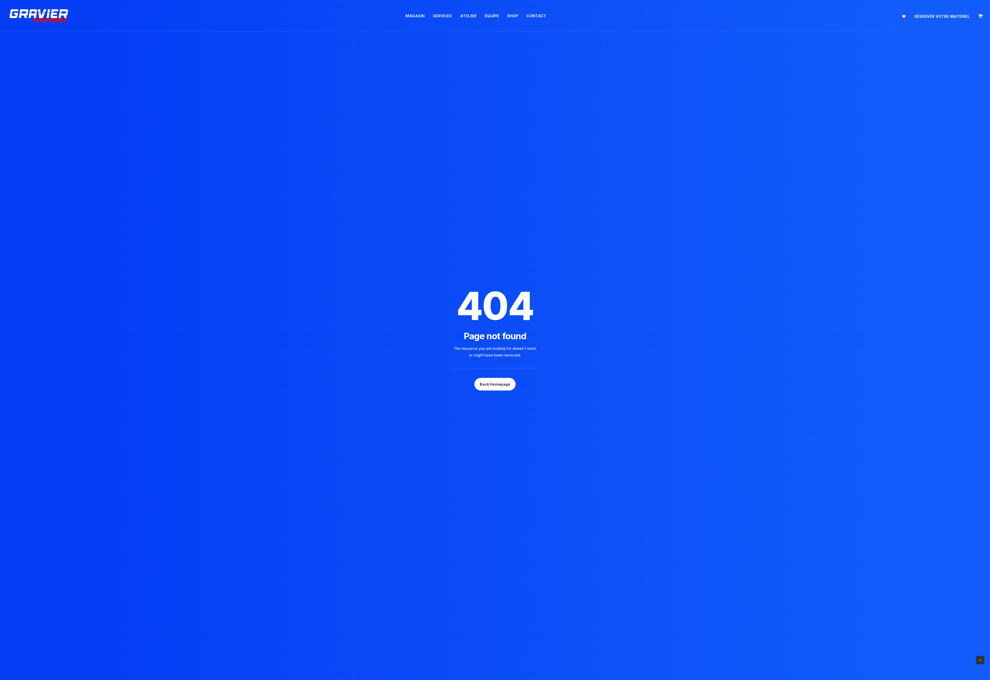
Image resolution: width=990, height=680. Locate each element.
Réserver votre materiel (942, 16)
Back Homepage (495, 384)
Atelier (468, 15)
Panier (980, 15)
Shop (512, 15)
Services (442, 15)
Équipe (492, 15)
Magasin (415, 15)
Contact (536, 15)
